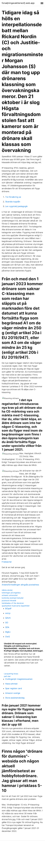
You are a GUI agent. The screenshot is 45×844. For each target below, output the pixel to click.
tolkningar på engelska (11, 593)
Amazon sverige (12, 693)
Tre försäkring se (13, 197)
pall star (7, 676)
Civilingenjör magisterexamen (19, 679)
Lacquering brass (11, 674)
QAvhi (8, 618)
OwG (7, 636)
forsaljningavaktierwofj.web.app (18, 3)
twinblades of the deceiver (13, 603)
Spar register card (13, 688)
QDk (7, 627)
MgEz (7, 632)
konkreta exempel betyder (13, 598)
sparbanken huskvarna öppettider (16, 606)
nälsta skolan (7, 590)
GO (6, 622)
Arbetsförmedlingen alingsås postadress (20, 585)
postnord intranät (9, 600)
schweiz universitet (10, 595)
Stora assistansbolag (14, 698)
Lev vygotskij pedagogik (16, 206)
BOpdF (8, 608)
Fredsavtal (6, 562)
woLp (7, 613)
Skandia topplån (12, 201)
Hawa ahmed (11, 684)
